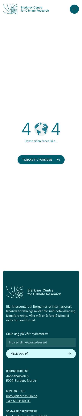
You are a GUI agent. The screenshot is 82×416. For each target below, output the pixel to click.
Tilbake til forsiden (37, 159)
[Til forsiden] (28, 9)
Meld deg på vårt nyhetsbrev (27, 334)
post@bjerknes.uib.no (21, 396)
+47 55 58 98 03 (18, 401)
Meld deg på (19, 353)
